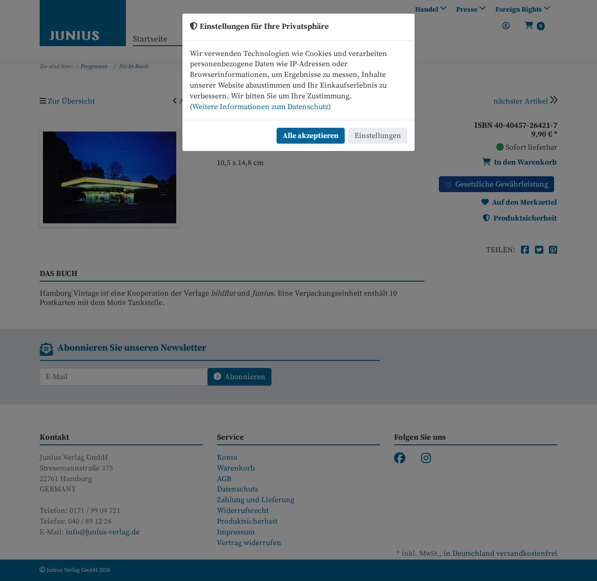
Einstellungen (377, 135)
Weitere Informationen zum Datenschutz (260, 106)
